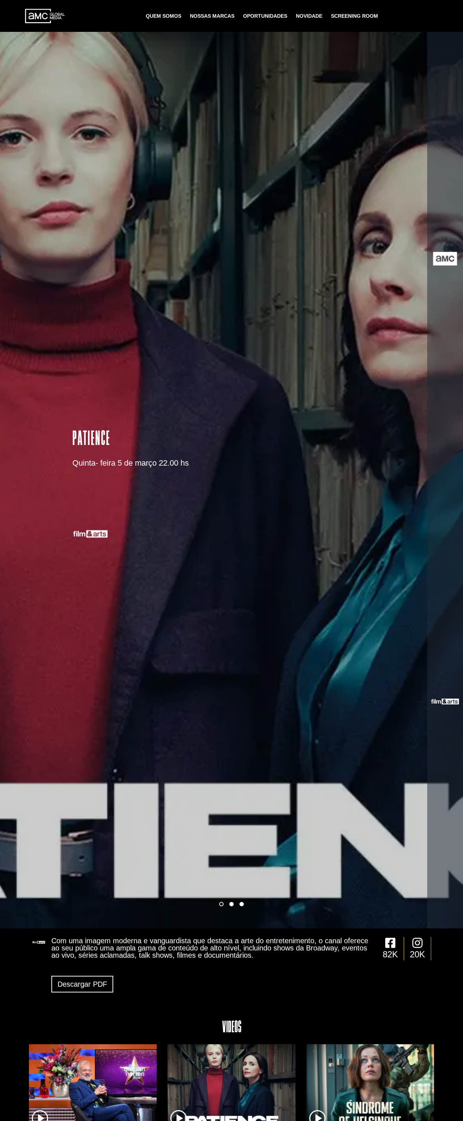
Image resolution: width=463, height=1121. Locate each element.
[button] (221, 904)
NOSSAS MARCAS (212, 16)
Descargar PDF (82, 984)
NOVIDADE (309, 16)
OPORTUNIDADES (265, 16)
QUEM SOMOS (163, 16)
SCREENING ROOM (354, 16)
